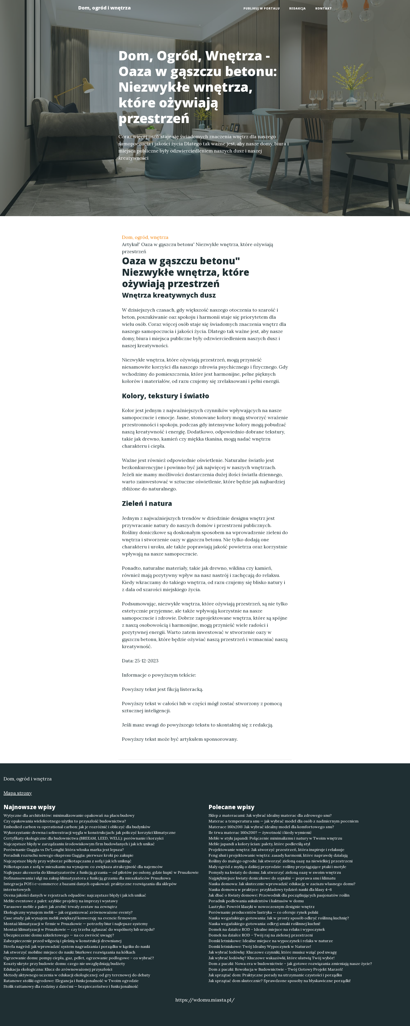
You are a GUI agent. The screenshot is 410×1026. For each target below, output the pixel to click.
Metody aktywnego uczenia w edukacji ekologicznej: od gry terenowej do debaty (77, 975)
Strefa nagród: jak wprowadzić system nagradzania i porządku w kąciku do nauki (77, 946)
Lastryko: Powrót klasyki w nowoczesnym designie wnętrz (262, 906)
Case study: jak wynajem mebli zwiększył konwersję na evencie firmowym (70, 918)
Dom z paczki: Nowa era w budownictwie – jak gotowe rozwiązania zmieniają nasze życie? (290, 963)
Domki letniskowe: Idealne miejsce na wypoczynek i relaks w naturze (271, 940)
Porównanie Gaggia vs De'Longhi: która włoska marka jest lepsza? (64, 849)
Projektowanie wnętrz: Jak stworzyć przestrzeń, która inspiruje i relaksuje (276, 849)
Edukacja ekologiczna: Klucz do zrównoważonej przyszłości (58, 969)
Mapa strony (18, 793)
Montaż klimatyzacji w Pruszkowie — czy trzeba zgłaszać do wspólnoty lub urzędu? (79, 929)
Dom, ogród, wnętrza (145, 237)
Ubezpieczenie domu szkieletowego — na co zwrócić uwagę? (59, 935)
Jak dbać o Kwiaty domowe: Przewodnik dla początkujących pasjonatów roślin (279, 895)
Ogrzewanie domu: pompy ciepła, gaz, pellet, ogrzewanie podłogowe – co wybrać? (79, 957)
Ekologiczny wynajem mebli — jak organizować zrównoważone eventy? (68, 912)
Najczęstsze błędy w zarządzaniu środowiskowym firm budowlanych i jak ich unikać (79, 843)
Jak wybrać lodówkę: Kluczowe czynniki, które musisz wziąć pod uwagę (273, 952)
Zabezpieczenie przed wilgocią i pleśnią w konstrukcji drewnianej (62, 940)
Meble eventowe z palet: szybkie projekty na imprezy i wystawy (61, 900)
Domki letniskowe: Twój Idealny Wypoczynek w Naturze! (260, 946)
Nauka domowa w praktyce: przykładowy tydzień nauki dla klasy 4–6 (270, 889)
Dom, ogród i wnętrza (104, 8)
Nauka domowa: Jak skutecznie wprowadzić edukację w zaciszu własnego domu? (282, 883)
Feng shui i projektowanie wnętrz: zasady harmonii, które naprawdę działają (278, 855)
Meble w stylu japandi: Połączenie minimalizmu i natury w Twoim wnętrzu (275, 838)
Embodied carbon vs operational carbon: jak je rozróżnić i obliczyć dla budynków (77, 826)
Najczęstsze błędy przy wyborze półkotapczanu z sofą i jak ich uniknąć (67, 861)
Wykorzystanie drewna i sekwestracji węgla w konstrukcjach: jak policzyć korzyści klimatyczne (90, 832)
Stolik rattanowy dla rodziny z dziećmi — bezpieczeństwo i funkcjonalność (71, 986)
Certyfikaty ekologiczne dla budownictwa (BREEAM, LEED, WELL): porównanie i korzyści (83, 838)
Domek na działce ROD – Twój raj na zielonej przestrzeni (261, 935)
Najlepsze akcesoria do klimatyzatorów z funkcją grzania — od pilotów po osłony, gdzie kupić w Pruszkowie (101, 872)
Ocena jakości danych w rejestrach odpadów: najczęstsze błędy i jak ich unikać (75, 895)
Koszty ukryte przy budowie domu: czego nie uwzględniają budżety (64, 963)
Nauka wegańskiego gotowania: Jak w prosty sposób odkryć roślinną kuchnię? (279, 918)
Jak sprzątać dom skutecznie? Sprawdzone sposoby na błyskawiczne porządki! (280, 980)
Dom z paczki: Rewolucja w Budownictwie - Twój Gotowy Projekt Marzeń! (276, 969)
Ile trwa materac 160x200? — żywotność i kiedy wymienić (260, 832)
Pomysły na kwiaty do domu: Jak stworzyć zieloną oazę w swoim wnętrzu (275, 872)
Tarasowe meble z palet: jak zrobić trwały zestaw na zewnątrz (60, 906)
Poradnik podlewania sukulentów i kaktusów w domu (256, 900)
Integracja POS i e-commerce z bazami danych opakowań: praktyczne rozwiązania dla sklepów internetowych (90, 886)
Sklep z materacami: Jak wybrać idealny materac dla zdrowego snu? (270, 815)
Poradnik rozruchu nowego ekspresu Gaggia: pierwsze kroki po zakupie (68, 855)
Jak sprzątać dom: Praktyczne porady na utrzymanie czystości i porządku (275, 975)
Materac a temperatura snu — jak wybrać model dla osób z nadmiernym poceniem (284, 821)
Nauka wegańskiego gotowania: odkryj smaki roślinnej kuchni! (264, 923)
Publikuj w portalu (261, 8)
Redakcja (297, 8)
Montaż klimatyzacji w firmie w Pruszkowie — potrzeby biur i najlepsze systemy (76, 923)
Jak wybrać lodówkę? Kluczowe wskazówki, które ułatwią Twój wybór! (272, 957)
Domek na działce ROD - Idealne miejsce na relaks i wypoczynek (267, 929)
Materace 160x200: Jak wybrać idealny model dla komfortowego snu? (271, 826)
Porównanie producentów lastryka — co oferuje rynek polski (263, 912)
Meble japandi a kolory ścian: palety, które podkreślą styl (259, 843)
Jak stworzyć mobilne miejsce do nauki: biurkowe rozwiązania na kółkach (69, 952)
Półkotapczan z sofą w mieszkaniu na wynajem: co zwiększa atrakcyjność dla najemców (83, 866)
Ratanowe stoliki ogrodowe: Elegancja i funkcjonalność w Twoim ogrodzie (71, 980)
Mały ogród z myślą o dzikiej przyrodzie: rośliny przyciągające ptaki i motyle (277, 866)
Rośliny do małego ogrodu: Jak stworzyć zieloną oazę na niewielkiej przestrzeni (281, 861)
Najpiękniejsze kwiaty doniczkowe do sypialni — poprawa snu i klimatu (272, 878)
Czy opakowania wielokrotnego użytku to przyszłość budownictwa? (65, 821)
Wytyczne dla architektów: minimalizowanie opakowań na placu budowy (69, 815)
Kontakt (323, 8)
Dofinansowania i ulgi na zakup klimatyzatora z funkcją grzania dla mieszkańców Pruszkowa (87, 878)
